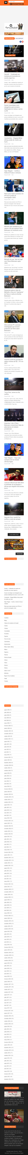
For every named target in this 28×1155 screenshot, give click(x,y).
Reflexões (6, 673)
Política (6, 668)
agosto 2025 (6, 741)
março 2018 (6, 976)
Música (5, 649)
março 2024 (6, 786)
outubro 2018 (7, 957)
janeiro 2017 (7, 1013)
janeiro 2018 (7, 981)
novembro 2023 (7, 796)
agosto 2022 (6, 836)
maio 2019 (6, 939)
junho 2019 (6, 936)
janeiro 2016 (7, 1044)
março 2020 (6, 913)
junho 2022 (6, 841)
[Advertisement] (14, 15)
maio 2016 (6, 1034)
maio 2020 (6, 907)
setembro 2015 (7, 1055)
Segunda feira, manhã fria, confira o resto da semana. (12, 518)
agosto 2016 (6, 1026)
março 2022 (6, 849)
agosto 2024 (6, 773)
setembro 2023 (7, 802)
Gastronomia (7, 641)
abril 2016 (6, 1037)
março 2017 (6, 1008)
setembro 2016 (7, 1023)
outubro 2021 (7, 862)
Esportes (6, 636)
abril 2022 (6, 847)
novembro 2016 (7, 1018)
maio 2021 (6, 876)
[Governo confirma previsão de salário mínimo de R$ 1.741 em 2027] (14, 351)
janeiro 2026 (7, 728)
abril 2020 (6, 910)
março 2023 (6, 818)
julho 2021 (6, 870)
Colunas (6, 628)
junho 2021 (6, 873)
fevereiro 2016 (7, 1042)
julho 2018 (6, 965)
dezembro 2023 (7, 794)
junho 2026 (6, 715)
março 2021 (6, 881)
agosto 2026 (6, 709)
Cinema (6, 625)
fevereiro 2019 (7, 947)
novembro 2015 (7, 1050)
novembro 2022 (7, 828)
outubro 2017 (7, 989)
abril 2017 (6, 1005)
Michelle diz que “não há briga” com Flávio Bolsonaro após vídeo (13, 261)
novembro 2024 (7, 765)
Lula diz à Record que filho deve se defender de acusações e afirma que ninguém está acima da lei (14, 485)
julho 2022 (6, 839)
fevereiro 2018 (7, 979)
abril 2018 (6, 973)
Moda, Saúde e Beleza (9, 646)
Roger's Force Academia (9, 675)
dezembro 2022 (7, 826)
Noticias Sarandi (7, 657)
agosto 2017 (6, 994)
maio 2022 (6, 844)
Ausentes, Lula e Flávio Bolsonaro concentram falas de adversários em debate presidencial (13, 426)
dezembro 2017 (7, 984)
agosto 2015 (6, 1058)
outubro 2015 (7, 1052)
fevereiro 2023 (7, 820)
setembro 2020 (7, 897)
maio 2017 (6, 1002)
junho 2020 (6, 905)
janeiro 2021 (7, 886)
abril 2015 (6, 1068)
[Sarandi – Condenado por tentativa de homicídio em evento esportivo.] (14, 66)
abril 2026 (6, 720)
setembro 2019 (7, 928)
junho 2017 (6, 1000)
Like (14, 55)
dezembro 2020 (7, 889)
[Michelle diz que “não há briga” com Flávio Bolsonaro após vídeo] (14, 251)
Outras (5, 662)
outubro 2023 (7, 799)
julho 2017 (6, 997)
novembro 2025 (7, 733)
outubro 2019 (7, 926)
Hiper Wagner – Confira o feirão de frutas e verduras (12, 172)
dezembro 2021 (7, 857)
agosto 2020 (6, 899)
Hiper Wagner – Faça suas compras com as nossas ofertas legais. (12, 460)
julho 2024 (6, 775)
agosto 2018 (6, 963)
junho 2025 (6, 746)
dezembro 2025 (7, 731)
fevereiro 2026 (7, 725)
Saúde (5, 678)
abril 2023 (6, 815)
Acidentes (6, 617)
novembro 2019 (7, 923)
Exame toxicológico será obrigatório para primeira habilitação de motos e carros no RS (13, 108)
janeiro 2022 (7, 855)
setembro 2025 (7, 738)
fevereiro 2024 (7, 789)
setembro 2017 (7, 992)
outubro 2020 (7, 894)
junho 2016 (6, 1031)
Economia (6, 633)
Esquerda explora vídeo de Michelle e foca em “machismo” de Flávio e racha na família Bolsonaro (13, 293)
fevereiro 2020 (7, 915)
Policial (10, 46)
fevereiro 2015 (7, 1073)
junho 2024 (6, 778)
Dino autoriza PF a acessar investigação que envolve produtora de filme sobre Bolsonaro (12, 327)
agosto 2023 (6, 804)
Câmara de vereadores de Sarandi (11, 623)
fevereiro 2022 (7, 852)
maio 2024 (6, 781)
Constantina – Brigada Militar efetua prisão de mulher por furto (13, 51)
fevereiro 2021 (7, 884)
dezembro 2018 (7, 952)
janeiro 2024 (7, 791)
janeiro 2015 (7, 1076)
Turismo (6, 681)
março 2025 (6, 754)
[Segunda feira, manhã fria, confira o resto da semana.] (14, 509)
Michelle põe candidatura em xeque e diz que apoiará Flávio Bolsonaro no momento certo (13, 228)
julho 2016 (6, 1029)
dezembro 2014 (7, 1079)
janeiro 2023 (7, 823)
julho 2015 (6, 1060)
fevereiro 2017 (7, 1010)
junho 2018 (6, 968)
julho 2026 (6, 712)
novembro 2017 (7, 986)
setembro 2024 (7, 770)
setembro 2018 (7, 960)
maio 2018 (6, 971)
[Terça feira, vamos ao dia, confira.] (14, 384)
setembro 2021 (7, 865)
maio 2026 (6, 717)
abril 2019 (6, 942)
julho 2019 (6, 934)
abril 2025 (6, 752)
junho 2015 (6, 1063)
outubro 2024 (7, 767)
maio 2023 (6, 812)
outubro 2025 (7, 736)
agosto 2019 (6, 931)
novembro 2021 (7, 860)
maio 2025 (6, 749)
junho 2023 (6, 810)
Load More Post (14, 534)
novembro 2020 (7, 891)
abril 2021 (6, 878)
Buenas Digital (20, 1153)
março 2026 (6, 723)
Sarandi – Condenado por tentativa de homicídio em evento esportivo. (12, 76)
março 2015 (6, 1071)
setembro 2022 (7, 833)
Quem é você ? (7, 670)
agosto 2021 (6, 868)
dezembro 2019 (7, 920)
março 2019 (6, 944)
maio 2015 (6, 1066)
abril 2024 (6, 783)
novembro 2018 (7, 955)
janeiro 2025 (7, 760)
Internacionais (7, 644)
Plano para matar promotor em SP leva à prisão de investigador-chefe (13, 195)
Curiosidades (7, 631)
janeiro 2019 (7, 950)
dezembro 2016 (7, 1015)
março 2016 (6, 1039)
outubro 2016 (7, 1021)
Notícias (6, 46)
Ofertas (5, 660)
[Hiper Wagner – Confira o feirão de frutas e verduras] (14, 162)
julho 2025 (6, 744)
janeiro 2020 (7, 918)
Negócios (6, 652)
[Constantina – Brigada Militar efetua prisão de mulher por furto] (14, 130)
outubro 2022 (7, 831)
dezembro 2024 (7, 762)
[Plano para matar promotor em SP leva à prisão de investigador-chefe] (14, 185)
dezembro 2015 (7, 1047)
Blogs (5, 620)
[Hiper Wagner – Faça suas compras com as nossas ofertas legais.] (14, 449)
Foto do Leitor (7, 638)
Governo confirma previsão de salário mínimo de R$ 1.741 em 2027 (13, 361)
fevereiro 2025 (7, 757)
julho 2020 (6, 902)
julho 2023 (6, 807)
